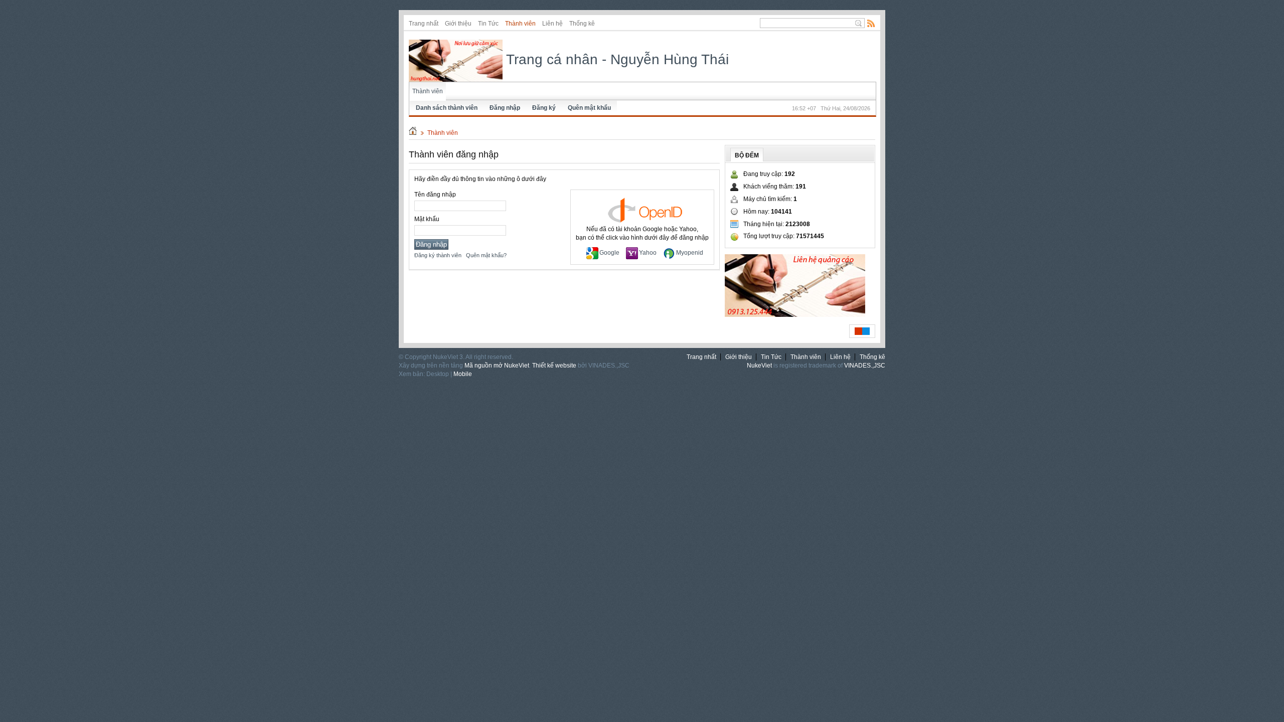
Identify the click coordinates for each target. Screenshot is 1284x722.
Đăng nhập (505, 107)
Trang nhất (423, 23)
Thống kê (582, 23)
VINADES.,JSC (864, 365)
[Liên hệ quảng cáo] (795, 314)
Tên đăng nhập (435, 194)
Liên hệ (552, 23)
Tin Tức (488, 23)
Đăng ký (544, 107)
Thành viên (520, 23)
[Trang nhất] (413, 132)
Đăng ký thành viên (437, 255)
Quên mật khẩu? (486, 255)
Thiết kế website (554, 365)
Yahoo (648, 252)
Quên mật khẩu (589, 107)
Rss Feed (871, 23)
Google (609, 252)
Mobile (462, 374)
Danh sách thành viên (446, 107)
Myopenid (689, 252)
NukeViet (759, 365)
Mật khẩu (426, 219)
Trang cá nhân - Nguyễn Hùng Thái (616, 59)
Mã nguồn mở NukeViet (496, 365)
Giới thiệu (458, 23)
